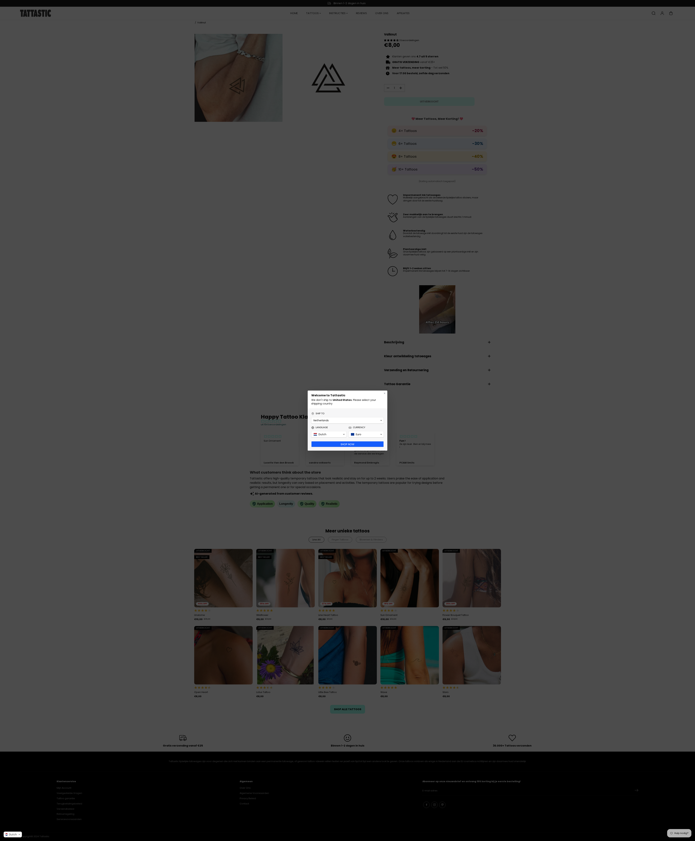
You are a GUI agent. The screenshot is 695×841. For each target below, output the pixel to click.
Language (322, 427)
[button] (13, 834)
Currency (359, 427)
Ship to (320, 413)
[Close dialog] (385, 393)
